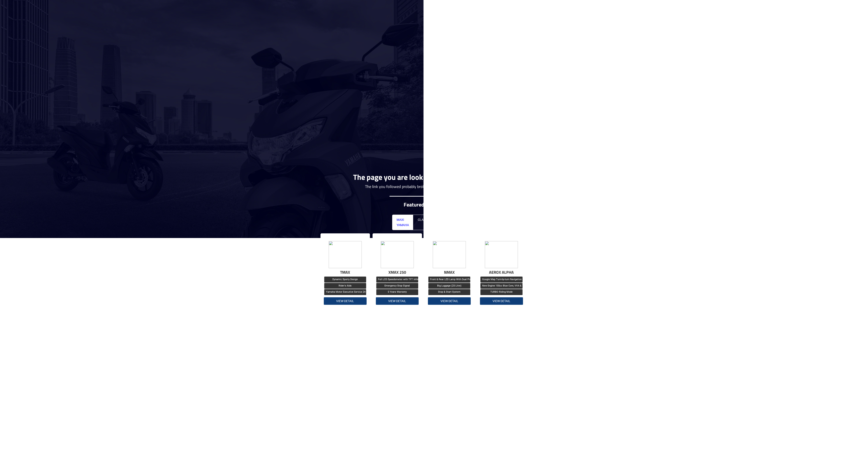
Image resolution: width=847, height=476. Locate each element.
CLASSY (423, 219)
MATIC (444, 219)
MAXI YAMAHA (403, 222)
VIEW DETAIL (345, 301)
